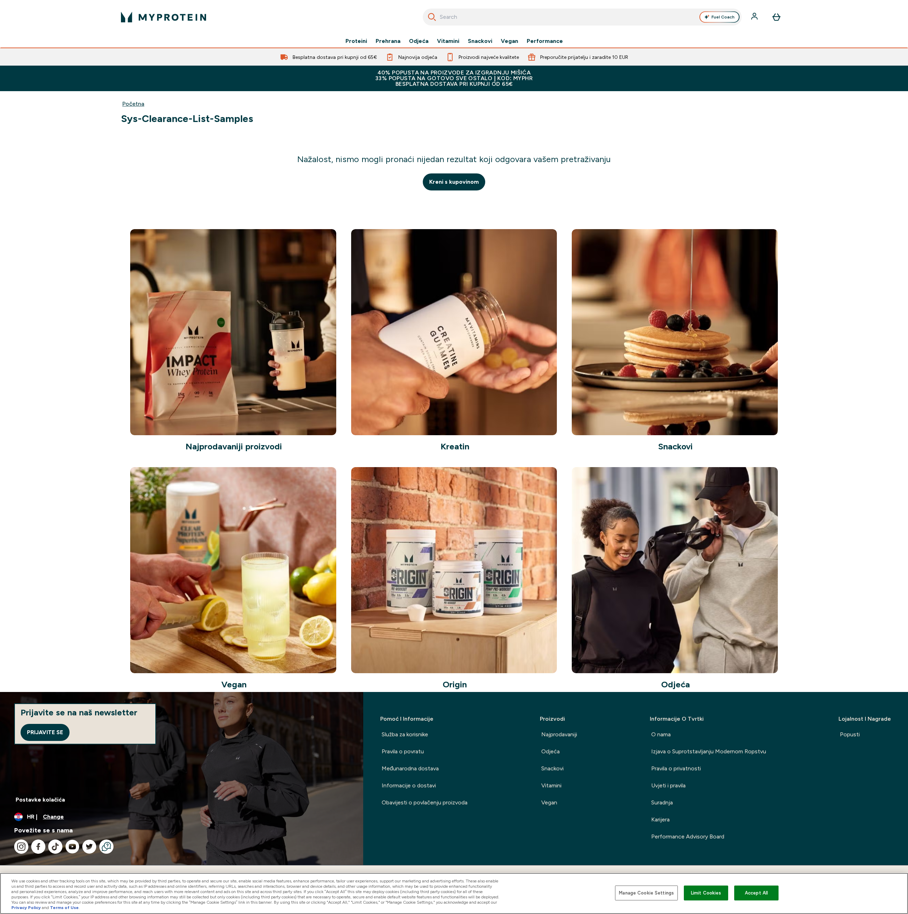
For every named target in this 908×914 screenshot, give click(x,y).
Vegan (509, 41)
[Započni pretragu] (432, 17)
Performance (545, 41)
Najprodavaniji (559, 734)
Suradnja (662, 802)
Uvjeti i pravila (668, 785)
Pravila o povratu (403, 751)
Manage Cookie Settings (646, 893)
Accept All (756, 893)
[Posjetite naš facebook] (38, 847)
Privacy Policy (26, 907)
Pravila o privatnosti (676, 768)
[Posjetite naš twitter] (89, 847)
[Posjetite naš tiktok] (55, 847)
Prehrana (388, 41)
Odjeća (418, 41)
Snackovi (480, 41)
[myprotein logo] (163, 17)
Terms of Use (64, 907)
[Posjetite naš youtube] (72, 847)
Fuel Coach (723, 17)
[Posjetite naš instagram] (21, 847)
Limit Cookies (706, 893)
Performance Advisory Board (687, 836)
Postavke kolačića (40, 800)
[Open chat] (106, 847)
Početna (133, 104)
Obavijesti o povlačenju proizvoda (424, 802)
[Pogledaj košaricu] (776, 17)
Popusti (850, 734)
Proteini (356, 41)
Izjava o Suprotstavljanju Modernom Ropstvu (708, 751)
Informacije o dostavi (409, 785)
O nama (661, 734)
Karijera (660, 819)
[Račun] (755, 17)
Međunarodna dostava (410, 768)
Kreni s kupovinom (454, 182)
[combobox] (582, 17)
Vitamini (448, 41)
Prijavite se (45, 732)
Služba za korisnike (405, 734)
